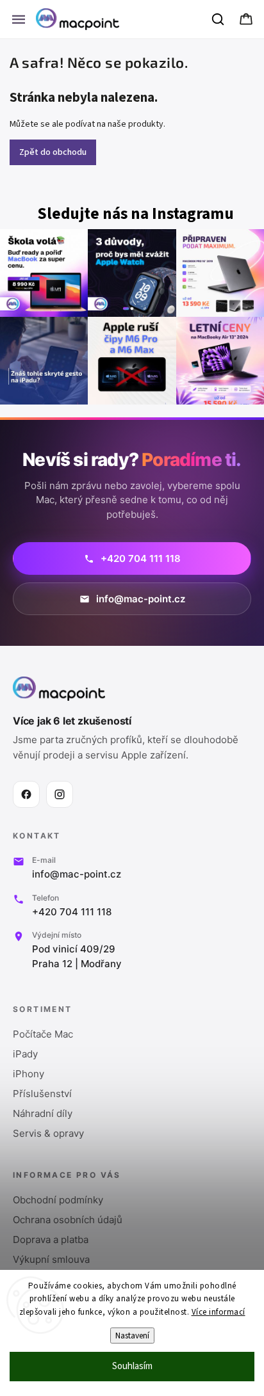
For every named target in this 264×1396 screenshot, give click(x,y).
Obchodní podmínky (58, 1200)
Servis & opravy (48, 1133)
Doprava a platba (50, 1239)
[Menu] (18, 19)
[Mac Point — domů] (59, 689)
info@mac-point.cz (76, 874)
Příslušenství (42, 1093)
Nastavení (132, 1335)
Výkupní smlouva (51, 1259)
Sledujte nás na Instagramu (135, 214)
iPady (25, 1054)
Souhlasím (132, 1366)
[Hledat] (218, 19)
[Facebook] (26, 794)
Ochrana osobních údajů (67, 1220)
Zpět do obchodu (53, 152)
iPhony (28, 1074)
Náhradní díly (42, 1113)
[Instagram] (59, 794)
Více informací (218, 1312)
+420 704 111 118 (71, 912)
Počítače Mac (43, 1034)
